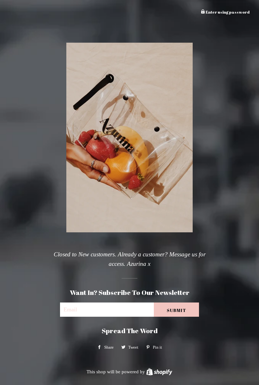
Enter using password (227, 12)
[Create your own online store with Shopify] (159, 371)
